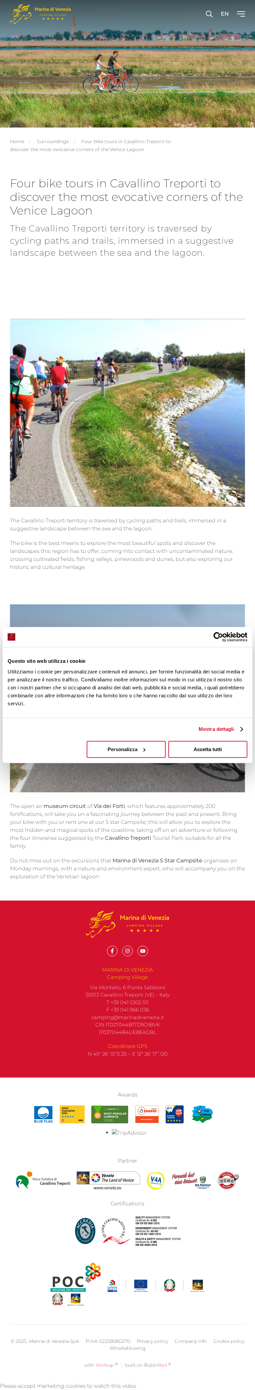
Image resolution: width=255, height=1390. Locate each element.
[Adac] (72, 1114)
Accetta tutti (208, 749)
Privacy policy (152, 1341)
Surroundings (53, 141)
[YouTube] (143, 951)
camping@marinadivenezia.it (127, 1017)
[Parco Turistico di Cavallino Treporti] (43, 1180)
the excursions (80, 860)
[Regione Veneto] (108, 1180)
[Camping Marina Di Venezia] (109, 1114)
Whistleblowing (128, 1348)
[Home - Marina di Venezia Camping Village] (40, 14)
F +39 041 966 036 (127, 1009)
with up (101, 1365)
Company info (191, 1341)
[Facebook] (112, 951)
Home (17, 141)
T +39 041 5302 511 (127, 1002)
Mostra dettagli (216, 729)
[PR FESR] (156, 1285)
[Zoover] (147, 1114)
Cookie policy (228, 1341)
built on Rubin (148, 1365)
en (225, 14)
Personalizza (122, 749)
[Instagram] (127, 951)
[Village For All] (156, 1180)
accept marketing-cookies (52, 1386)
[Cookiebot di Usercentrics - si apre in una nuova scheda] (218, 637)
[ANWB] (175, 1114)
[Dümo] (228, 1180)
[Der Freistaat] (191, 1180)
